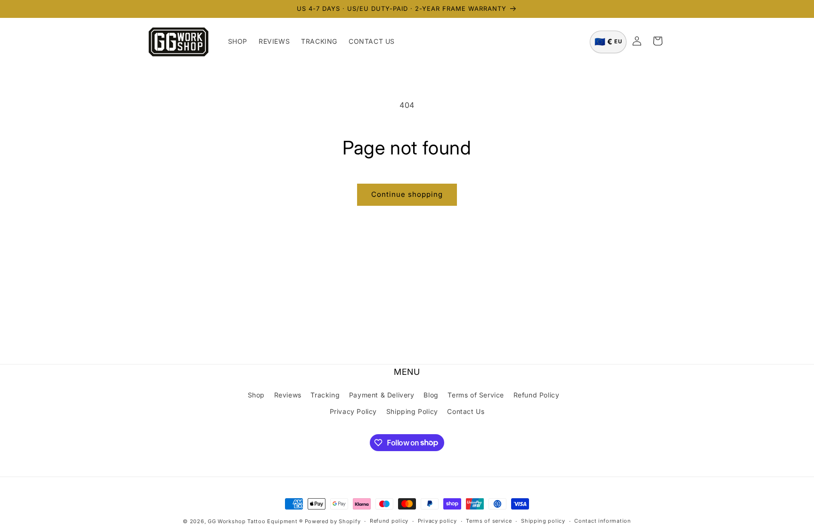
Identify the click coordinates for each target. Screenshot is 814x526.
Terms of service (489, 521)
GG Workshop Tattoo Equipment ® (255, 521)
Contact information (602, 521)
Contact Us (465, 411)
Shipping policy (543, 521)
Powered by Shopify (333, 521)
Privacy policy (437, 521)
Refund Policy (536, 395)
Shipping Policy (412, 411)
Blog (430, 395)
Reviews (287, 395)
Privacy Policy (353, 411)
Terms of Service (476, 395)
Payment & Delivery (382, 395)
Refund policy (389, 521)
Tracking (325, 395)
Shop (256, 395)
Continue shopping (407, 194)
